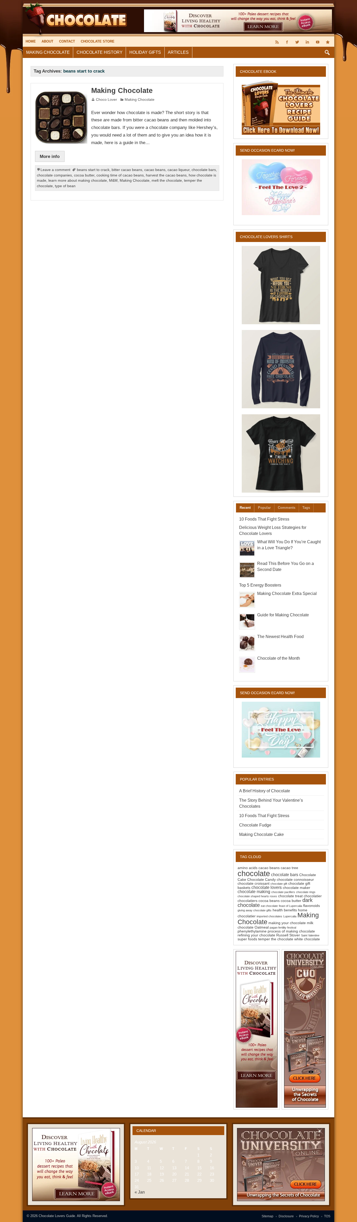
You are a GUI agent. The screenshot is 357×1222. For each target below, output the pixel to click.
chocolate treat (290, 896)
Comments (286, 508)
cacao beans (154, 170)
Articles (178, 52)
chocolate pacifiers (283, 892)
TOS (327, 1216)
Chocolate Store (97, 41)
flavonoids (311, 906)
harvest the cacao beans (166, 175)
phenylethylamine (252, 931)
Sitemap (267, 1216)
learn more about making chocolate (77, 180)
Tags (306, 508)
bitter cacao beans (127, 170)
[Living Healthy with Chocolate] (256, 1029)
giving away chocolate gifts (255, 910)
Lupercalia (289, 916)
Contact (67, 41)
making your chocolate (287, 923)
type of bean (65, 186)
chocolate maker (296, 887)
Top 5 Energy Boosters (260, 585)
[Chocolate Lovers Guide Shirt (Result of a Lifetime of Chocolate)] (281, 285)
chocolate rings (305, 892)
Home (31, 41)
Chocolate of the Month (278, 658)
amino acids (247, 868)
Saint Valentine (310, 935)
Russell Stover (288, 935)
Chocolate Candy (261, 879)
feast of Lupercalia (290, 905)
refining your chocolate (256, 935)
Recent (245, 508)
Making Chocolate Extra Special (287, 593)
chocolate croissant (253, 883)
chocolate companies (54, 175)
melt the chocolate (167, 180)
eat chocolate (269, 905)
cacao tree (289, 868)
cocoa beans (269, 901)
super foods (247, 939)
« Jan (140, 1192)
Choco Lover (106, 100)
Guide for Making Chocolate (283, 615)
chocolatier (313, 896)
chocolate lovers (266, 887)
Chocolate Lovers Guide (57, 1216)
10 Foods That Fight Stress (264, 519)
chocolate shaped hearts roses (257, 896)
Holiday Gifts (145, 52)
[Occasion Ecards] (281, 187)
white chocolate (307, 939)
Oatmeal (262, 927)
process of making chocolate (291, 931)
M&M (113, 180)
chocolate (254, 873)
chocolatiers (247, 901)
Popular (264, 508)
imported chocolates (269, 916)
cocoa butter (84, 175)
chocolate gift (278, 883)
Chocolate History (100, 52)
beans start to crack (93, 170)
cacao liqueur (178, 170)
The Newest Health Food (280, 636)
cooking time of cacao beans (120, 175)
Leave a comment (55, 170)
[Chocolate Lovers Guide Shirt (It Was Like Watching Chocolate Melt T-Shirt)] (281, 453)
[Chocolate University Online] (305, 1029)
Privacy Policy (309, 1216)
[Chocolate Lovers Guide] (76, 2)
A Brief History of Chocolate (264, 791)
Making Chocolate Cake (261, 834)
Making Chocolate (48, 52)
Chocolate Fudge (255, 825)
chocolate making (254, 891)
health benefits (285, 910)
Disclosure (286, 1216)
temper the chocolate (275, 939)
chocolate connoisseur (295, 879)
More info (50, 156)
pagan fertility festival (283, 927)
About (47, 41)
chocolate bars (204, 170)
